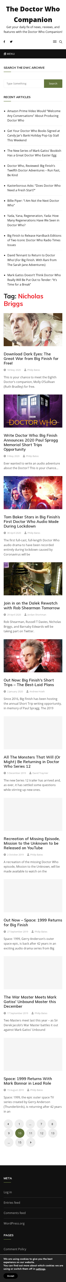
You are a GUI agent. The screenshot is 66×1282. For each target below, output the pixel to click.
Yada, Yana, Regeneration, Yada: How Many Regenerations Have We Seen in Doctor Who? (33, 220)
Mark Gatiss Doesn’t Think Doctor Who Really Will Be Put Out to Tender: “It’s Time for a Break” (34, 279)
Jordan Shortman (36, 614)
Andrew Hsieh (37, 691)
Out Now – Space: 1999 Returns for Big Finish (33, 922)
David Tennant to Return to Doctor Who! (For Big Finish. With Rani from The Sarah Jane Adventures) (32, 260)
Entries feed (12, 1203)
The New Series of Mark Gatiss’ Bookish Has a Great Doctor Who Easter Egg (34, 153)
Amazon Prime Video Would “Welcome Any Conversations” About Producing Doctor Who (33, 115)
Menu (10, 53)
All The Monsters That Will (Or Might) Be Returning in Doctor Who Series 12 (32, 762)
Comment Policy (15, 1249)
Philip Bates (33, 370)
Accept (10, 1275)
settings (40, 1269)
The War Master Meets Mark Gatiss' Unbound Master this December (30, 1002)
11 (30, 1133)
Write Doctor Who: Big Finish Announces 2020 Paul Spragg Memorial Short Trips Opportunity (31, 442)
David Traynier (40, 773)
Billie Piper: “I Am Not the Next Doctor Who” (33, 203)
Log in (8, 1192)
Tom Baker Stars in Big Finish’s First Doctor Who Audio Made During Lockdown (32, 521)
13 (52, 1133)
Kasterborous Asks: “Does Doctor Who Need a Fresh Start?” (34, 188)
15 (19, 1142)
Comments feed (15, 1213)
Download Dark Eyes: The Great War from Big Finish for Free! (31, 358)
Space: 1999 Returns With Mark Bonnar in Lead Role (28, 1081)
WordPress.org (14, 1223)
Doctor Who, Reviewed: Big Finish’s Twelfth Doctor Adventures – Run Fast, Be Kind (33, 170)
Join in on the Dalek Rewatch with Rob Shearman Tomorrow (32, 605)
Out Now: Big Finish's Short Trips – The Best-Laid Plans (29, 682)
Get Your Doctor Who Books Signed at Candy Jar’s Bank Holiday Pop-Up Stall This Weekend (33, 135)
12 (41, 1133)
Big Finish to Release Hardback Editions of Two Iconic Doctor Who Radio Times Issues (34, 240)
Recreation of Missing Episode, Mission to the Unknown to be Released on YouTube (32, 843)
